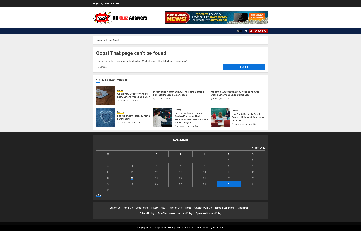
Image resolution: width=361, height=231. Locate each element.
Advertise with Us (203, 208)
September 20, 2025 (243, 124)
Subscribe (260, 31)
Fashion (120, 112)
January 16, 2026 (127, 123)
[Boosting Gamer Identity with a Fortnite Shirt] (105, 117)
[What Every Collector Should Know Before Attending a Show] (105, 95)
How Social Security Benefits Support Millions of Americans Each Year (248, 117)
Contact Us (115, 208)
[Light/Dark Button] (239, 31)
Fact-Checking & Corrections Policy (175, 213)
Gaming (120, 90)
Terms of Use (175, 208)
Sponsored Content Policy (209, 213)
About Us (128, 208)
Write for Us (142, 208)
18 (132, 178)
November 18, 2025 (185, 126)
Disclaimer (242, 208)
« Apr (98, 195)
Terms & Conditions (224, 208)
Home (188, 208)
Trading (178, 110)
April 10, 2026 (161, 99)
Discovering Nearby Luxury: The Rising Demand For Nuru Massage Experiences (178, 93)
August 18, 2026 (126, 101)
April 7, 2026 (218, 99)
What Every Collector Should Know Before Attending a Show (133, 95)
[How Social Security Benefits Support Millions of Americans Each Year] (220, 117)
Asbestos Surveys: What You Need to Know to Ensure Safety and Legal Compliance (235, 93)
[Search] (246, 31)
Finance (235, 111)
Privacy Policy (158, 208)
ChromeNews (202, 227)
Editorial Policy (147, 213)
